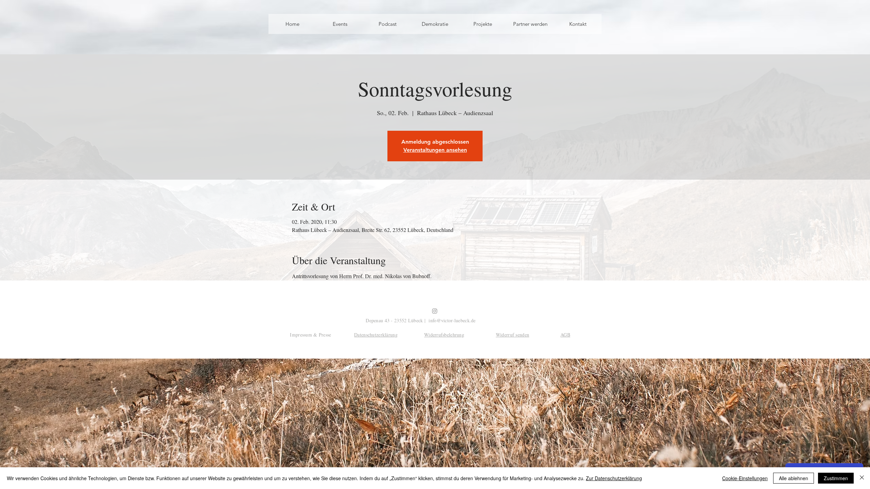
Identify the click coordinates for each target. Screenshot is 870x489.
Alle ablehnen (793, 478)
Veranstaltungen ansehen (435, 150)
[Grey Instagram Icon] (434, 311)
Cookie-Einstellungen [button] (745, 478)
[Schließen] (862, 478)
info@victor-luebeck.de (452, 320)
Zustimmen (836, 478)
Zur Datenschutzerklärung (614, 478)
